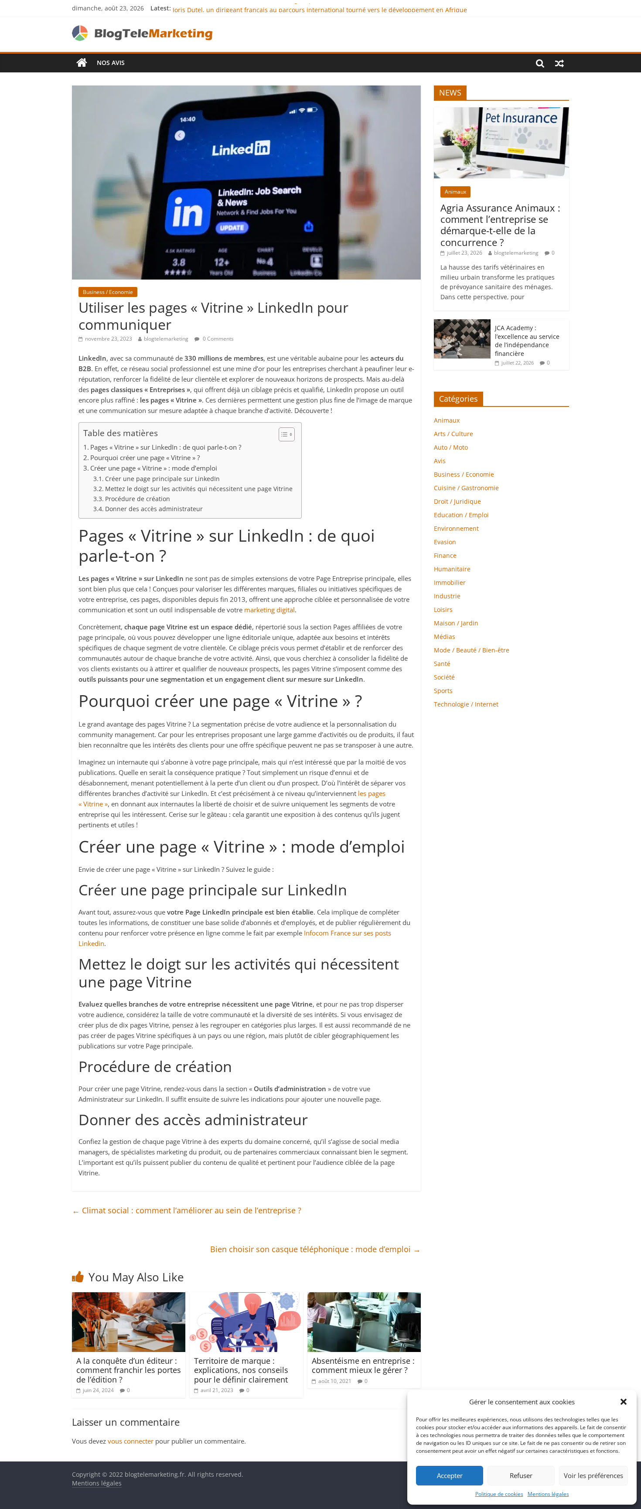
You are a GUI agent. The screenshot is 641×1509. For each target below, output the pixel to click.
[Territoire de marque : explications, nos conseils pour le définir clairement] (246, 1297)
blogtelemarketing (166, 338)
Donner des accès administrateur (154, 509)
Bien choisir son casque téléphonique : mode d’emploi (315, 1249)
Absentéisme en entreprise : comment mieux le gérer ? (363, 1365)
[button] (623, 1401)
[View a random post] (559, 63)
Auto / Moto (451, 447)
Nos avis (111, 62)
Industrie (447, 596)
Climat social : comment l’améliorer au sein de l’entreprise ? (186, 1210)
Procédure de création (137, 499)
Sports (443, 690)
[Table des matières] (287, 434)
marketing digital (269, 609)
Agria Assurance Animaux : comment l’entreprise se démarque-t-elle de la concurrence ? (500, 225)
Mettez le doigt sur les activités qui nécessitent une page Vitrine (199, 489)
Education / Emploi (461, 515)
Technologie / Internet (466, 704)
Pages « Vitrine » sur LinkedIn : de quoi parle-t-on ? (165, 447)
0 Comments (217, 338)
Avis (440, 461)
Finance (445, 555)
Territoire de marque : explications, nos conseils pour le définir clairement (241, 1370)
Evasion (445, 542)
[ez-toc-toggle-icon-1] (282, 434)
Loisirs (443, 609)
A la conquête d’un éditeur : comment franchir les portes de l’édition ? (128, 1370)
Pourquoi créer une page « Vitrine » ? (145, 457)
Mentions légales (548, 1494)
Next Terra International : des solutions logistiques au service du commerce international (303, 8)
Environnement (456, 528)
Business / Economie (108, 292)
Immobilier (450, 582)
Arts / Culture (453, 434)
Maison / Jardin (456, 623)
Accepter (450, 1475)
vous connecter (130, 1441)
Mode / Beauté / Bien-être (471, 650)
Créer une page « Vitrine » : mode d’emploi (153, 468)
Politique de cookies (499, 1494)
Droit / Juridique (457, 501)
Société (444, 677)
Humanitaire (452, 569)
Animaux (455, 191)
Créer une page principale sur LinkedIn (162, 479)
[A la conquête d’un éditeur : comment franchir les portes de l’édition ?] (128, 1297)
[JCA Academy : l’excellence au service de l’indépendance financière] (462, 324)
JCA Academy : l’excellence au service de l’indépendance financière (527, 341)
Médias (444, 636)
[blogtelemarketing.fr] (82, 63)
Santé (442, 663)
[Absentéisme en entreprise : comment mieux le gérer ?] (364, 1297)
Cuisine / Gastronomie (466, 488)
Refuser (521, 1475)
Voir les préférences (593, 1475)
